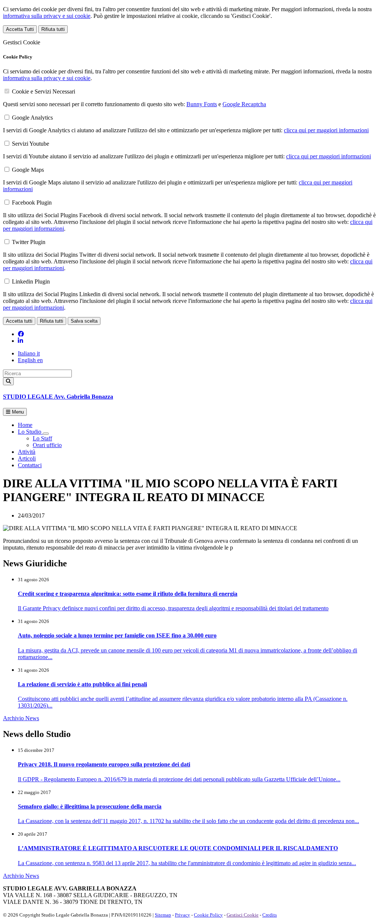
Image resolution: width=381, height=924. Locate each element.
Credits (269, 915)
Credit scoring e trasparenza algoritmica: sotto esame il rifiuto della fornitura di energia (127, 594)
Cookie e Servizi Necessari (43, 91)
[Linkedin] (20, 341)
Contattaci (30, 465)
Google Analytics (32, 117)
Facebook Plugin (32, 202)
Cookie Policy (208, 915)
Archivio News (21, 718)
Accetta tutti (19, 321)
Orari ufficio (47, 445)
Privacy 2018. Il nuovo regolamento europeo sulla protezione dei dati (104, 764)
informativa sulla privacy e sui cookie (46, 16)
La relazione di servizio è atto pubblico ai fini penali (82, 684)
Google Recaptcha (244, 104)
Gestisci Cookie (243, 915)
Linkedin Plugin (31, 281)
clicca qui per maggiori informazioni (326, 130)
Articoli (27, 458)
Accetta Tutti (20, 29)
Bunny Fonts (201, 104)
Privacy (182, 915)
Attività (26, 452)
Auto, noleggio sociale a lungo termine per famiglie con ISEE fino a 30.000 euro (117, 635)
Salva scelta (84, 321)
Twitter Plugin (28, 242)
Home (25, 425)
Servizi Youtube (30, 143)
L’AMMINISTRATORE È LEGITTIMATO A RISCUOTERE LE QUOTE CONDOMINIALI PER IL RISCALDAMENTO (178, 848)
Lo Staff (42, 438)
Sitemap (163, 915)
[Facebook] (21, 334)
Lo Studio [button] (30, 431)
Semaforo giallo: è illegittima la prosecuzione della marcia (89, 806)
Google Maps (28, 170)
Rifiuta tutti (53, 29)
